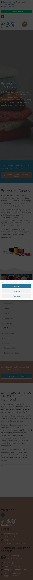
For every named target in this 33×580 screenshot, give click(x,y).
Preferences (16, 296)
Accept (16, 286)
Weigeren (16, 291)
